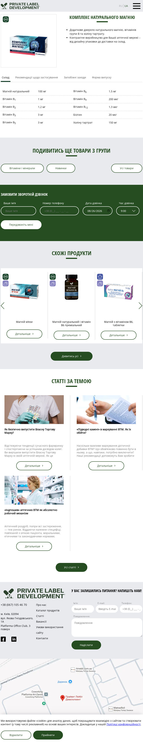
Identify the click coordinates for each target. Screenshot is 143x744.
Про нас (41, 605)
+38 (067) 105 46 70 (14, 605)
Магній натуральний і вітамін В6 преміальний (71, 323)
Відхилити (16, 735)
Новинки (60, 168)
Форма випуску (101, 77)
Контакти (42, 638)
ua (126, 6)
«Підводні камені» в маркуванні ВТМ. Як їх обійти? (104, 431)
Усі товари (127, 168)
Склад (5, 77)
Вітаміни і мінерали (22, 168)
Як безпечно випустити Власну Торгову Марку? (29, 431)
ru (121, 6)
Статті (40, 616)
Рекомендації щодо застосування (36, 77)
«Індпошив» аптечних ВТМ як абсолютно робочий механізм (30, 511)
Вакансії (41, 621)
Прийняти (48, 735)
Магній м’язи (24, 322)
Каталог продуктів (47, 610)
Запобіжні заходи (75, 77)
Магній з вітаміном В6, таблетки (118, 323)
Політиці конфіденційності (124, 724)
